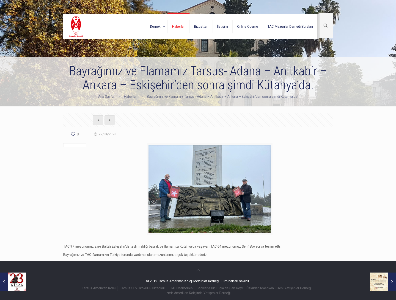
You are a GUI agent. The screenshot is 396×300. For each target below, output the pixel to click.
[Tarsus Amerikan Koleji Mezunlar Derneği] (76, 26)
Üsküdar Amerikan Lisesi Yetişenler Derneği (279, 288)
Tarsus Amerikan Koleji (99, 288)
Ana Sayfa (106, 97)
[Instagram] (330, 7)
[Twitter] (324, 7)
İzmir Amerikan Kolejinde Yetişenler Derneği (198, 293)
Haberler (130, 97)
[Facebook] (318, 7)
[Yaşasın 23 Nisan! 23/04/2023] (13, 282)
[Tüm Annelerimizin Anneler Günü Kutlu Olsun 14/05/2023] (383, 282)
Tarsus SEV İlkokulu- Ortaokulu (143, 288)
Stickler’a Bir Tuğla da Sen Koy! (220, 288)
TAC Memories (181, 288)
